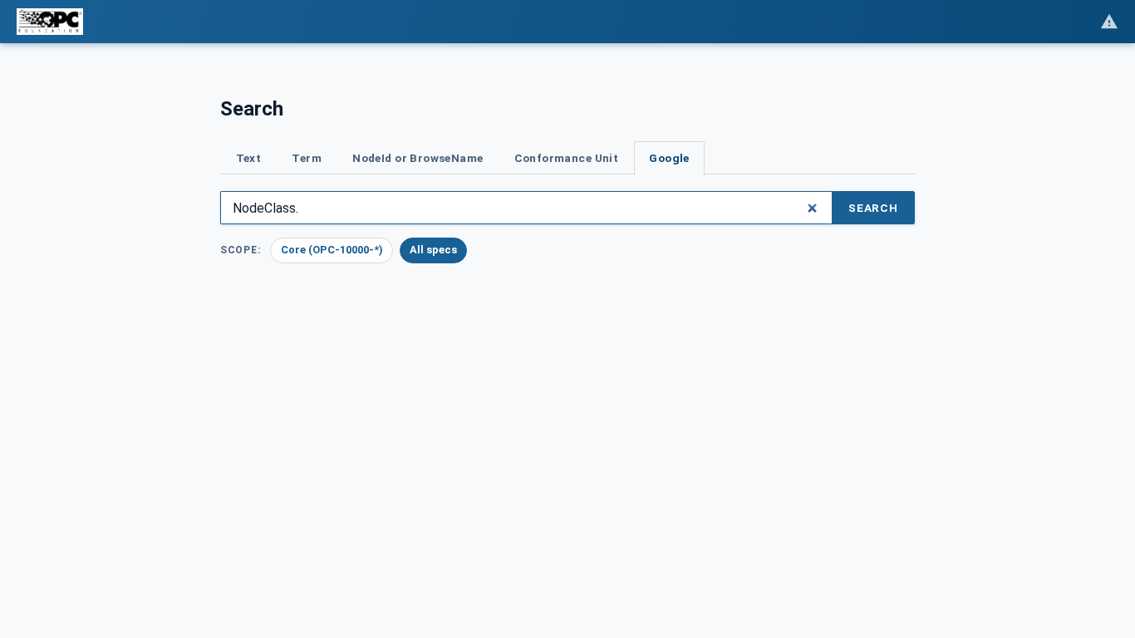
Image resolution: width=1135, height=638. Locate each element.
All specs (433, 249)
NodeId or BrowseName (417, 157)
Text (249, 157)
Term (307, 157)
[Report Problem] (1109, 21)
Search (873, 207)
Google (669, 157)
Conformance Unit (566, 157)
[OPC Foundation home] (50, 21)
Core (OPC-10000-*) (332, 249)
